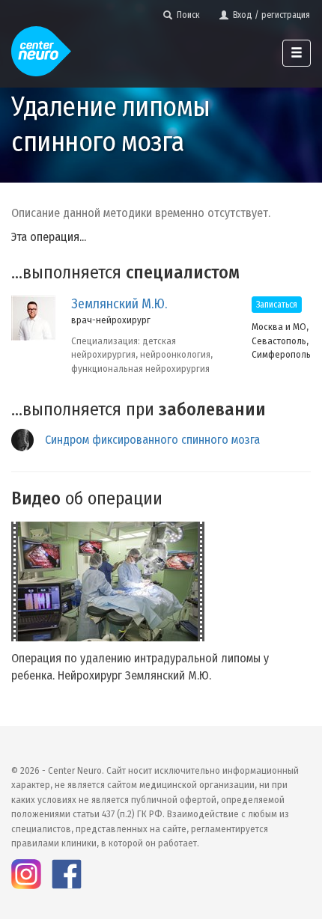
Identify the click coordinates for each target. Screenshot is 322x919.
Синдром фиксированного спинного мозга (152, 440)
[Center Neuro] (41, 45)
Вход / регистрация (269, 15)
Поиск (186, 15)
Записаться (276, 304)
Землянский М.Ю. (119, 304)
